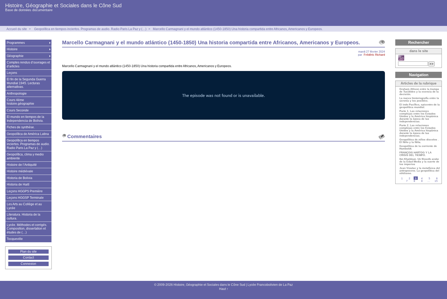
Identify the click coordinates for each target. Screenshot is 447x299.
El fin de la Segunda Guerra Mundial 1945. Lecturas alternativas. (26, 83)
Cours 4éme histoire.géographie (20, 101)
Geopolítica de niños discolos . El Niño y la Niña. (419, 141)
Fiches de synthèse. (21, 127)
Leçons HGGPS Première (25, 191)
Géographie (15, 56)
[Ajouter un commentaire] (382, 137)
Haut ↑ (223, 289)
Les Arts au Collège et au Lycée (24, 206)
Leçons (12, 73)
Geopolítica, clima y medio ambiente (25, 156)
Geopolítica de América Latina (28, 134)
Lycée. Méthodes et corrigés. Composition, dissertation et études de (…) (27, 228)
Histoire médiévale (20, 171)
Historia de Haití (18, 184)
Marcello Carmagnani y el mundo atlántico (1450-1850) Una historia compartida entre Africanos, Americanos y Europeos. (238, 29)
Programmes (16, 43)
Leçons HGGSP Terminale (25, 198)
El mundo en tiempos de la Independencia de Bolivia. (25, 118)
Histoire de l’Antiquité (22, 165)
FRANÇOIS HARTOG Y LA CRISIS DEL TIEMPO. (415, 153)
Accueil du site (16, 29)
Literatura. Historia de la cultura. (23, 216)
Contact (28, 257)
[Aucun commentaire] (382, 42)
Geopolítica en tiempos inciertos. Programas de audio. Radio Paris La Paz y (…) (90, 29)
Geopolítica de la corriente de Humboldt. (418, 147)
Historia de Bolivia (19, 178)
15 (436, 181)
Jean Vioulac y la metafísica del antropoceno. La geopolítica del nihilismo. (419, 171)
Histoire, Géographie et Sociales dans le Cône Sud (63, 5)
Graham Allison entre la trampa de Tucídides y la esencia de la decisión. (419, 92)
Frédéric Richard (374, 54)
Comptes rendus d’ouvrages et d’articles (28, 64)
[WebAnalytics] (223, 294)
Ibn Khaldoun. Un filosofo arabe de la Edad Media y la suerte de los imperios (419, 162)
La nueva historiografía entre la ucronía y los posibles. (419, 99)
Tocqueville (15, 239)
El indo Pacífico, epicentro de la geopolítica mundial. (419, 106)
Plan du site (28, 251)
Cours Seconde (18, 110)
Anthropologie (17, 93)
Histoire (12, 49)
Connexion (28, 264)
